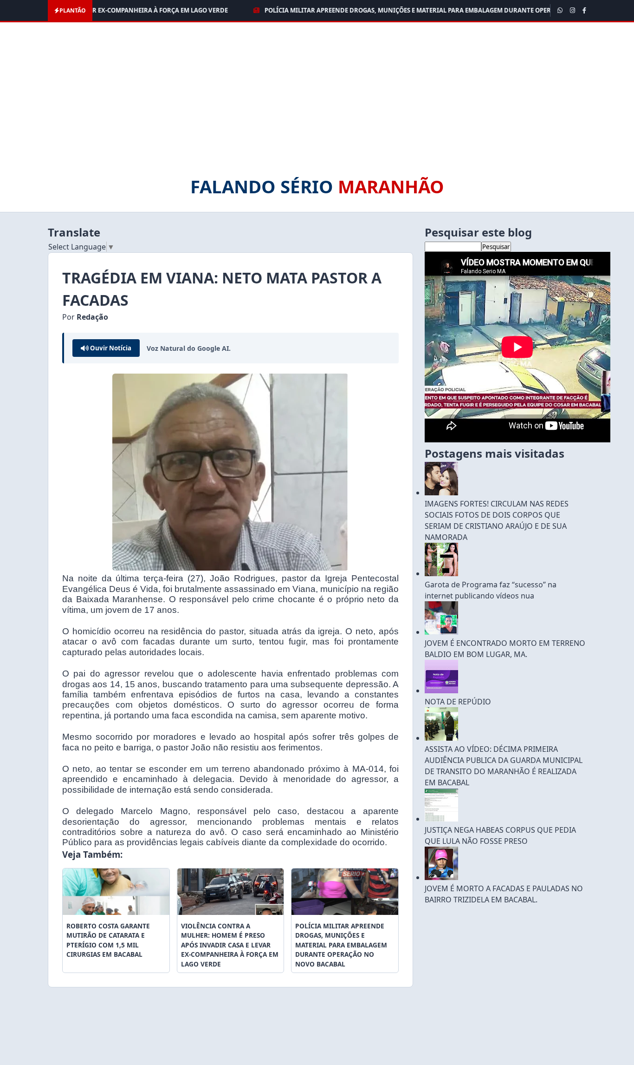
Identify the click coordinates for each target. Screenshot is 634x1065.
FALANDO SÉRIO (317, 186)
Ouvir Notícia (110, 348)
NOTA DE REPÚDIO (458, 702)
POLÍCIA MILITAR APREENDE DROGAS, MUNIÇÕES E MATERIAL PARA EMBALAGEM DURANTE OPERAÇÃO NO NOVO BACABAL (413, 10)
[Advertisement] (317, 104)
